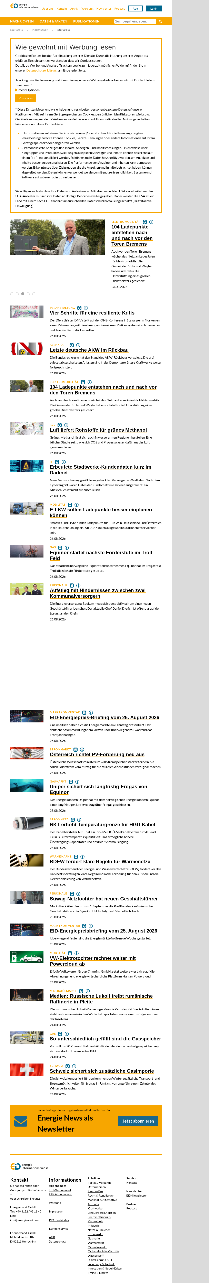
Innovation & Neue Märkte (105, 1268)
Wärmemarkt (96, 1242)
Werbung (87, 8)
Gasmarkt (94, 1238)
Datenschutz (57, 1241)
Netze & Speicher (99, 1230)
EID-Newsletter (136, 1195)
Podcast (119, 8)
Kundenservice (58, 1228)
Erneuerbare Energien (102, 1212)
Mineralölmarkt (97, 1247)
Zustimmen (26, 98)
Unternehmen (97, 1187)
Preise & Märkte (98, 1272)
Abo (135, 8)
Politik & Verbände (99, 1182)
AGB (52, 1237)
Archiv (74, 8)
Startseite (16, 29)
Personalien (95, 1191)
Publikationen (86, 21)
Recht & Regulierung (101, 1195)
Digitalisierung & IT (100, 1260)
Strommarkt (95, 1234)
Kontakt (62, 8)
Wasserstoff (96, 1255)
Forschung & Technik (101, 1264)
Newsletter (104, 8)
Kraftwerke (95, 1208)
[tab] (11, 293)
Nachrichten (22, 21)
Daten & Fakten (53, 21)
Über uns (47, 8)
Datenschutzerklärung (42, 70)
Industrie (94, 1225)
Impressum (56, 1211)
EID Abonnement (60, 1190)
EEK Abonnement (60, 1194)
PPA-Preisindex (59, 1220)
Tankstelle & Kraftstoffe (103, 1251)
